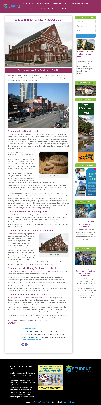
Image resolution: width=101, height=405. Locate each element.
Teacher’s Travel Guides (79, 4)
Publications (28, 4)
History (80, 48)
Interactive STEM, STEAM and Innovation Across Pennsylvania (85, 224)
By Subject (26, 8)
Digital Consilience (68, 402)
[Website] (26, 344)
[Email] (22, 344)
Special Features (59, 4)
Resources (39, 8)
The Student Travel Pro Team (32, 328)
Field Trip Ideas (43, 4)
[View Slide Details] (87, 182)
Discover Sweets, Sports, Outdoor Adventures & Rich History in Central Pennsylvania (86, 272)
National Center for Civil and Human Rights (85, 54)
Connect (50, 8)
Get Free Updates (63, 8)
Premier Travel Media (42, 402)
